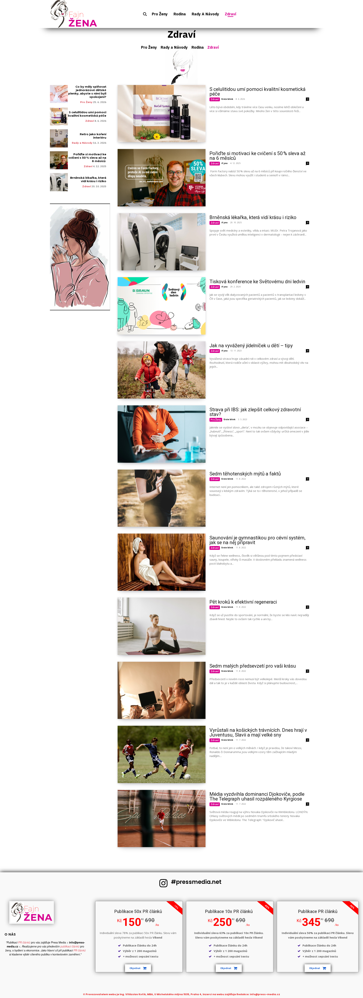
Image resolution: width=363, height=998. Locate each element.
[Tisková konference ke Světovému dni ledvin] (162, 305)
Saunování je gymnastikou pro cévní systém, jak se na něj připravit (257, 540)
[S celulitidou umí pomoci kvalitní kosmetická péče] (59, 117)
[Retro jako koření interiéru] (59, 138)
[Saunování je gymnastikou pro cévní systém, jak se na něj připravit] (162, 562)
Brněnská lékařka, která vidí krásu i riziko (88, 179)
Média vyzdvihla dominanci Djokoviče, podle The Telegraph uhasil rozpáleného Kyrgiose (256, 796)
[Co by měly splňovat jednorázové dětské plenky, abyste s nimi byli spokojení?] (59, 94)
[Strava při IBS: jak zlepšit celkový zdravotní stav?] (162, 434)
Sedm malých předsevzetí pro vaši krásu (252, 666)
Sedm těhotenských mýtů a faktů (245, 474)
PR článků (24, 942)
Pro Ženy (149, 47)
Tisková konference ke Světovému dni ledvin (257, 281)
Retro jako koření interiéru (93, 135)
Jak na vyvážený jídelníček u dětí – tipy (251, 345)
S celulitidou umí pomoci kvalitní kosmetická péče (87, 113)
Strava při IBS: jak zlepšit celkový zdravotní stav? (255, 412)
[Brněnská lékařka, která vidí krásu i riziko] (59, 182)
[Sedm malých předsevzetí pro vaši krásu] (162, 690)
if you (224, 163)
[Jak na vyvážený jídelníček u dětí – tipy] (162, 370)
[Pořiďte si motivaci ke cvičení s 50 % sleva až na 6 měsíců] (59, 160)
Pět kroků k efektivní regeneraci (243, 602)
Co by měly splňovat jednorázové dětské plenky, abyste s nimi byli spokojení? (87, 92)
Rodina (197, 47)
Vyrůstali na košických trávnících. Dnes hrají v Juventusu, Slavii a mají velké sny (258, 732)
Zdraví (213, 47)
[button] (145, 14)
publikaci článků (69, 946)
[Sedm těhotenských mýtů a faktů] (162, 498)
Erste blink (227, 99)
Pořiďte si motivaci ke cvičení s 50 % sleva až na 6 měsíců (87, 157)
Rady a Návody (174, 47)
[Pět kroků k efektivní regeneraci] (162, 626)
